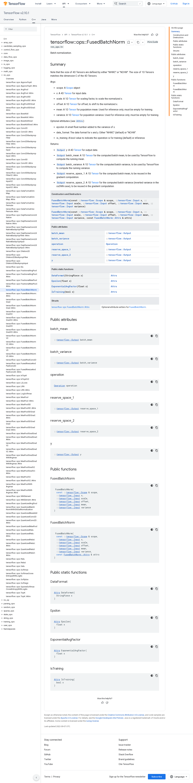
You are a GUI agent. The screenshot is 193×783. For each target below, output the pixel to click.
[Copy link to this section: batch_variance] (75, 352)
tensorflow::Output (119, 233)
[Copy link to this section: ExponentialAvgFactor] (84, 640)
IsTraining (58, 291)
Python (22, 19)
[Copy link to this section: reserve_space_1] (77, 398)
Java (43, 19)
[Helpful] (152, 34)
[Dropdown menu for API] (69, 3)
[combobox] (128, 3)
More (99, 3)
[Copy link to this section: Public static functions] (90, 573)
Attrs (79, 121)
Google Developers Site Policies (109, 718)
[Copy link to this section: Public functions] (80, 469)
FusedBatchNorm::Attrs (107, 217)
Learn (49, 3)
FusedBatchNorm (61, 200)
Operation (112, 244)
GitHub (174, 3)
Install (38, 3)
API (64, 3)
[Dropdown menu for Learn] (56, 3)
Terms (47, 776)
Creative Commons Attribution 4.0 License (126, 715)
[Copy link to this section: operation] (67, 375)
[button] (19, 42)
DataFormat (58, 275)
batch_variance (60, 238)
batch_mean (58, 233)
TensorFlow (55, 34)
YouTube (48, 764)
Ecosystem (81, 3)
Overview (9, 19)
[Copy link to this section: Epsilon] (63, 611)
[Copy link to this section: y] (55, 444)
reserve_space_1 (61, 249)
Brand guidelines (126, 759)
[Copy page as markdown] (138, 42)
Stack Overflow (126, 754)
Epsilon (56, 281)
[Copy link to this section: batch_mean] (71, 329)
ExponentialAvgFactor (64, 286)
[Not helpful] (157, 34)
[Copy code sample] (156, 336)
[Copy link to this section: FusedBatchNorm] (78, 479)
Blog (46, 745)
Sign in (186, 3)
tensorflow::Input (128, 200)
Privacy (56, 776)
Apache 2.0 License (69, 718)
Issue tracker (125, 745)
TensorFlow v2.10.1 (16, 13)
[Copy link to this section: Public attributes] (80, 320)
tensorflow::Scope (92, 200)
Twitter (47, 759)
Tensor (68, 93)
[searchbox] (20, 29)
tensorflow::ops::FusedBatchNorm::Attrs (70, 307)
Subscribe (157, 776)
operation (57, 244)
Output (61, 150)
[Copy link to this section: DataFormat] (70, 582)
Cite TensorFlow (126, 764)
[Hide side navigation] (36, 778)
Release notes (125, 749)
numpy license (92, 721)
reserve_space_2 (61, 254)
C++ (34, 19)
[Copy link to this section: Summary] (69, 65)
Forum (47, 749)
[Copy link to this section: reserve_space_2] (77, 421)
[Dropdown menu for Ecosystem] (90, 3)
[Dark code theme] (151, 336)
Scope (69, 87)
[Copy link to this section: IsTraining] (66, 669)
